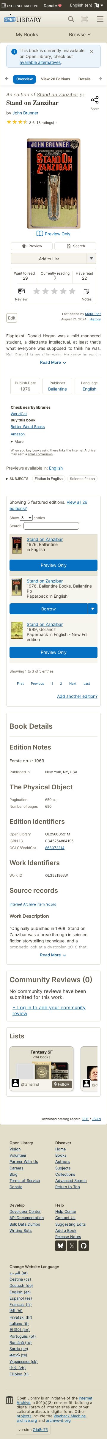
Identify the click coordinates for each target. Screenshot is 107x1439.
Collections (65, 1174)
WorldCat (19, 414)
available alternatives (40, 62)
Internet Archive (23, 904)
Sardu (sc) (19, 1349)
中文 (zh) (18, 1368)
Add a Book (65, 1230)
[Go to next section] (100, 79)
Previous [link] (37, 683)
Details (84, 79)
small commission (40, 454)
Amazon (18, 434)
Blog (14, 1174)
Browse (77, 34)
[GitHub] (83, 1245)
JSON (96, 1119)
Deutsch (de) (21, 1285)
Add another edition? (77, 696)
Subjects (63, 1168)
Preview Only (57, 233)
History (95, 319)
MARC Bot (93, 314)
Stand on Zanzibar (57, 94)
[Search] (71, 19)
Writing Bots (21, 1230)
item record (46, 904)
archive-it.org (58, 1420)
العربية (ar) (19, 1273)
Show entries (27, 518)
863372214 (54, 848)
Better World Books (28, 426)
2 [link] (61, 683)
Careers (16, 1168)
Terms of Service (25, 1180)
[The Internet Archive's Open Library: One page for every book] (23, 19)
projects (24, 1416)
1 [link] (52, 683)
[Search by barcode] (84, 19)
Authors (62, 1161)
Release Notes (68, 1237)
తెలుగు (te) (18, 1355)
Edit (11, 317)
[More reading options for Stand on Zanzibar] (91, 258)
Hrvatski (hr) (21, 1317)
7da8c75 (40, 1429)
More (19, 441)
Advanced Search (71, 1180)
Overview (24, 79)
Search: (16, 526)
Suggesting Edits (70, 1224)
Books (61, 1155)
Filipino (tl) (19, 1374)
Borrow (48, 608)
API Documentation (27, 1218)
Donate (53, 5)
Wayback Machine (70, 1416)
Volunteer (18, 1155)
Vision (15, 1149)
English (89, 388)
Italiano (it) (19, 1323)
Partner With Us (24, 1161)
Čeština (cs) (20, 1279)
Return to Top (67, 1187)
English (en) (20, 1292)
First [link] (20, 683)
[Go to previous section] (6, 79)
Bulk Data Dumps (25, 1224)
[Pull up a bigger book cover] (53, 227)
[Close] (91, 52)
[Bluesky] (60, 1245)
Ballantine (57, 388)
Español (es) (21, 1298)
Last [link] (87, 683)
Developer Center (25, 1211)
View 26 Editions (55, 79)
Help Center (65, 1211)
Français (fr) (21, 1304)
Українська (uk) (24, 1361)
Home (60, 1149)
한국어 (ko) (20, 1330)
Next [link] (72, 683)
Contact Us (65, 1218)
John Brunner (25, 112)
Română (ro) (21, 1342)
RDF (85, 1119)
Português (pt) (23, 1336)
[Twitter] (72, 1245)
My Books (27, 34)
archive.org (27, 1420)
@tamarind (30, 1084)
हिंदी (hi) (16, 1311)
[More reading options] (92, 609)
